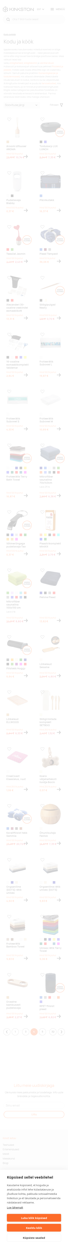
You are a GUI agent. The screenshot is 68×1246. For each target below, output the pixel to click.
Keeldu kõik (34, 1228)
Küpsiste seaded (34, 1238)
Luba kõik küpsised (34, 1218)
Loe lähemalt (15, 1207)
